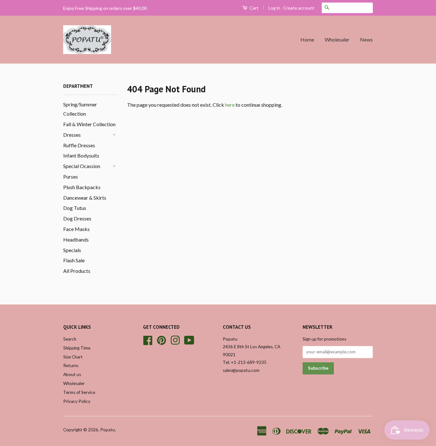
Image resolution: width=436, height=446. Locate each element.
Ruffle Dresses (79, 145)
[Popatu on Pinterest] (161, 339)
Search (69, 339)
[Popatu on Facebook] (148, 339)
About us (72, 374)
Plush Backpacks (82, 187)
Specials (72, 250)
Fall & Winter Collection (89, 124)
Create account (298, 8)
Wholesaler (337, 39)
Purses (70, 176)
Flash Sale (74, 260)
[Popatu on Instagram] (175, 339)
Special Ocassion (81, 166)
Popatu (107, 429)
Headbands (76, 239)
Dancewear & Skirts (84, 198)
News (366, 39)
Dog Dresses (77, 218)
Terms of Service (79, 392)
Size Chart (73, 356)
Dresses (72, 135)
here (230, 105)
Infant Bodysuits (81, 155)
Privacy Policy (76, 401)
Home (307, 39)
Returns (71, 365)
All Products (76, 271)
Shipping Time (76, 347)
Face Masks (76, 229)
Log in (274, 8)
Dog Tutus (74, 208)
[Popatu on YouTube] (189, 339)
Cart (254, 8)
